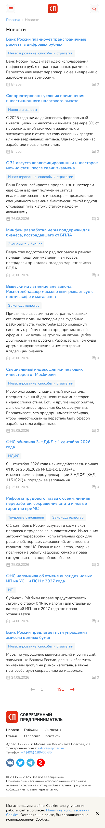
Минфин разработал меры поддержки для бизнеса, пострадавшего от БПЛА (48, 232)
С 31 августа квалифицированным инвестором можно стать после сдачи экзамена (52, 165)
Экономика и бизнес (25, 244)
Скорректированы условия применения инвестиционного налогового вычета (45, 98)
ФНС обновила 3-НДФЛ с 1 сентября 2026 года (48, 444)
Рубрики (31, 730)
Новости (12, 730)
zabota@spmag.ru (51, 748)
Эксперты (53, 730)
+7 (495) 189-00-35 (36, 752)
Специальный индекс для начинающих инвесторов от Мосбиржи (44, 372)
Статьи (11, 736)
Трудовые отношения (26, 517)
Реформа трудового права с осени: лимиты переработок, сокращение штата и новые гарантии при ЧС (48, 503)
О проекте (32, 736)
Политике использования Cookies (47, 812)
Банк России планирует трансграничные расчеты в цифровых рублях (46, 42)
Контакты (52, 736)
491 (60, 689)
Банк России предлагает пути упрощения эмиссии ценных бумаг (46, 635)
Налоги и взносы (22, 109)
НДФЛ (13, 455)
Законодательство (24, 305)
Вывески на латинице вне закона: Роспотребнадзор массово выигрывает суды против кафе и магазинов (50, 291)
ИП (11, 589)
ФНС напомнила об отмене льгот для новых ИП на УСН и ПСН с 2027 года (49, 578)
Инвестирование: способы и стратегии (40, 53)
